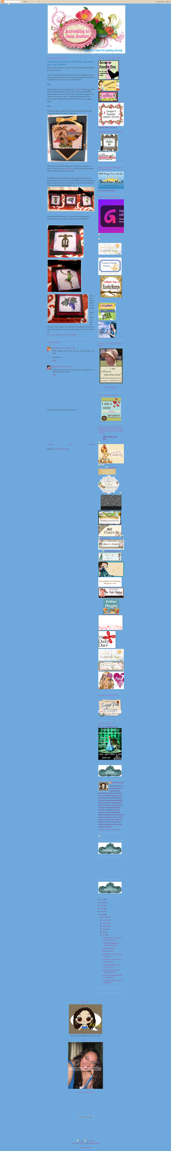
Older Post (92, 444)
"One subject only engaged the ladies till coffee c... (111, 971)
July (103, 932)
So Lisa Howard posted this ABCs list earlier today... (112, 976)
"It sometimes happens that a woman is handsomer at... (110, 944)
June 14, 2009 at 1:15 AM (67, 348)
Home (71, 444)
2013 (102, 902)
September (105, 926)
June (104, 935)
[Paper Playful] (111, 468)
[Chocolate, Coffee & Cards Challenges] (111, 510)
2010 (102, 911)
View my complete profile (109, 829)
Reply (54, 360)
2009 (102, 914)
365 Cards (79, 89)
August (104, 929)
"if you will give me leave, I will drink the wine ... (111, 960)
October (105, 923)
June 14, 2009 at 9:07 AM (63, 367)
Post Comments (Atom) (62, 449)
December (105, 917)
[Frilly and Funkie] (109, 524)
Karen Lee (56, 348)
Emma (120, 101)
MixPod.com (94, 1143)
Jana (54, 367)
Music (74, 1143)
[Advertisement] (64, 426)
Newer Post (50, 444)
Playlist (81, 1143)
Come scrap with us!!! (108, 948)
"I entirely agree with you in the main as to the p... (111, 966)
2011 (102, 908)
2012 (102, 905)
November (105, 920)
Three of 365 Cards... (108, 951)
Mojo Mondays (68, 168)
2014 (102, 899)
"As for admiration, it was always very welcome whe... (112, 939)
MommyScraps (117, 782)
